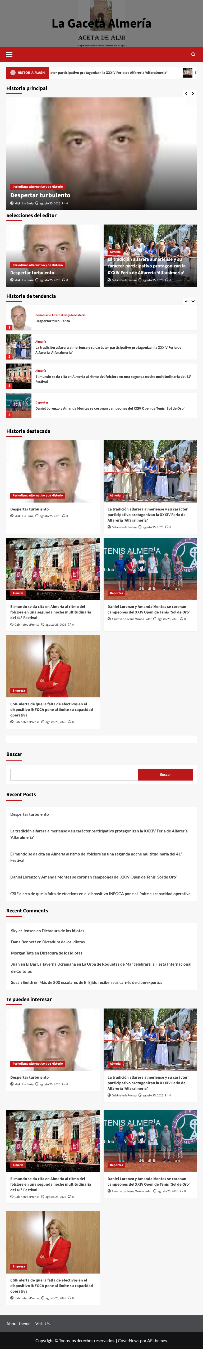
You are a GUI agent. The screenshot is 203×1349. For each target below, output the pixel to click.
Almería (115, 252)
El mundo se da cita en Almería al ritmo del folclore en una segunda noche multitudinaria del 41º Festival (113, 350)
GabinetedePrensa (124, 280)
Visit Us (42, 1323)
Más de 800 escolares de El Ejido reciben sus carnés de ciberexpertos (100, 982)
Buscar (14, 754)
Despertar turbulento (40, 195)
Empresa (41, 400)
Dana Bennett (23, 941)
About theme (18, 1323)
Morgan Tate (22, 953)
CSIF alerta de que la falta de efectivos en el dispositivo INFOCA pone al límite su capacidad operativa (108, 408)
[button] (11, 53)
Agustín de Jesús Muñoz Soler (131, 619)
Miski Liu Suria (24, 203)
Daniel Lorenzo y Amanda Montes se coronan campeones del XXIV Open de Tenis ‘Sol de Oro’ (109, 379)
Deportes (41, 373)
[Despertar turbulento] (101, 153)
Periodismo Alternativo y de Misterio (38, 187)
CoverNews (128, 1340)
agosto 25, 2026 (50, 203)
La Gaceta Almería (102, 24)
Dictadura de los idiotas (63, 930)
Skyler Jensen (23, 930)
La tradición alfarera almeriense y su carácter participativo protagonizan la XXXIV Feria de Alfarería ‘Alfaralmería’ (147, 266)
